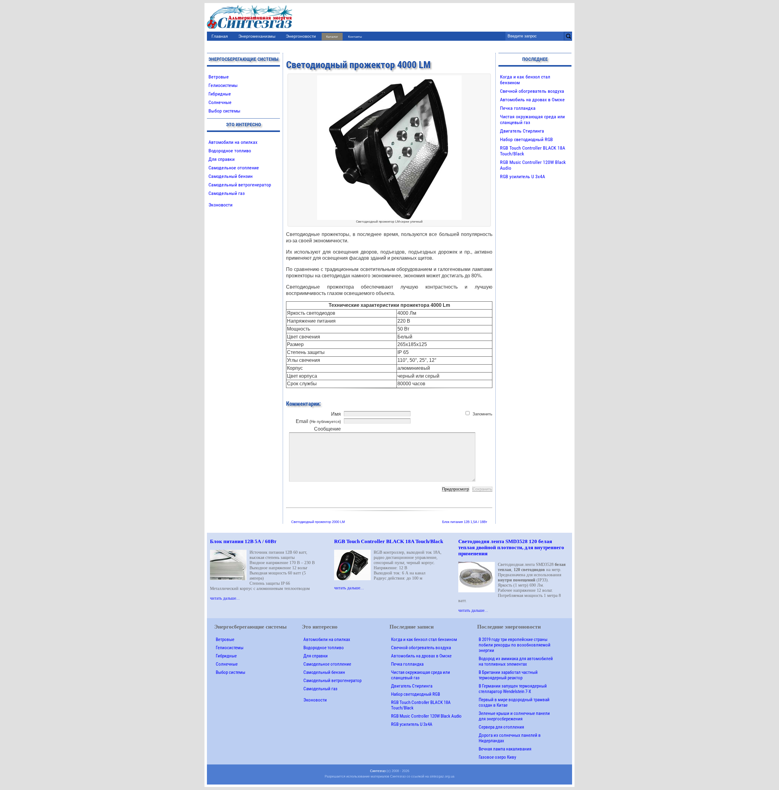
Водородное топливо (229, 151)
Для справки (221, 159)
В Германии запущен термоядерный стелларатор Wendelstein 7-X (513, 688)
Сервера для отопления (501, 727)
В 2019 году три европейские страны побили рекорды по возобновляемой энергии (514, 645)
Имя (336, 414)
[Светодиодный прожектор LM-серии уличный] (389, 78)
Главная (219, 36)
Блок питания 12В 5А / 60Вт (243, 541)
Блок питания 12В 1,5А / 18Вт (464, 522)
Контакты (355, 36)
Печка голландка (518, 108)
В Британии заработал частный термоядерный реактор (508, 675)
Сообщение (327, 428)
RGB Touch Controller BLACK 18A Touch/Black (388, 541)
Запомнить (482, 414)
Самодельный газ (226, 193)
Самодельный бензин (230, 176)
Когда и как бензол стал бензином (424, 639)
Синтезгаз (378, 771)
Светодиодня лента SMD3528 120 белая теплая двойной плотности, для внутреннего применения (511, 547)
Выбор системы (224, 111)
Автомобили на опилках (232, 142)
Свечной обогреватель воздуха (532, 91)
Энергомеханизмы (256, 36)
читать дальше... (225, 598)
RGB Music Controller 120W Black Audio (426, 716)
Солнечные (220, 102)
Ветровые (218, 77)
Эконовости (220, 205)
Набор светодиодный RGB (526, 139)
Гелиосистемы (223, 85)
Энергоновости (301, 36)
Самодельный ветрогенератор (239, 185)
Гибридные (219, 94)
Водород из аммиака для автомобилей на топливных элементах (516, 661)
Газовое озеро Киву (497, 757)
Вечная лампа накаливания (505, 749)
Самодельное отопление (233, 168)
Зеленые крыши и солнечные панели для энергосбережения (514, 716)
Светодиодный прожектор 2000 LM (318, 522)
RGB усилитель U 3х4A (522, 176)
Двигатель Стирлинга (522, 131)
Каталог (332, 36)
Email (318, 421)
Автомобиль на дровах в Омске (532, 99)
